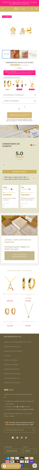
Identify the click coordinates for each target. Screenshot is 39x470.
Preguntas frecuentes (12, 346)
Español (27, 451)
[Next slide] (34, 54)
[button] (2, 9)
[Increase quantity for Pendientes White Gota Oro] (24, 107)
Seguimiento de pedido (13, 351)
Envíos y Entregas (10, 360)
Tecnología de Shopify (23, 468)
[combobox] (4, 165)
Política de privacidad (12, 373)
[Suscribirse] (32, 430)
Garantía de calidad (11, 364)
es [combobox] (34, 145)
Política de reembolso (12, 382)
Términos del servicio (12, 378)
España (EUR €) (12, 451)
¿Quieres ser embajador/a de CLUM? (18, 342)
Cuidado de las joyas (11, 369)
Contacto (7, 355)
